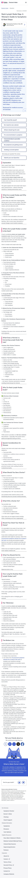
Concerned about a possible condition (12, 140)
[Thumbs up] (19, 782)
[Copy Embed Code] (14, 744)
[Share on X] (18, 744)
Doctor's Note (4, 8)
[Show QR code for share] (10, 744)
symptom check (8, 98)
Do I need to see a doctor (11, 125)
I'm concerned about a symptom (13, 135)
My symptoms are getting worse (13, 145)
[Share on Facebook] (22, 744)
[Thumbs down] (23, 782)
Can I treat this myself (10, 120)
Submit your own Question (11, 158)
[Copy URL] (5, 744)
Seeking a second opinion (11, 150)
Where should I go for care (11, 130)
